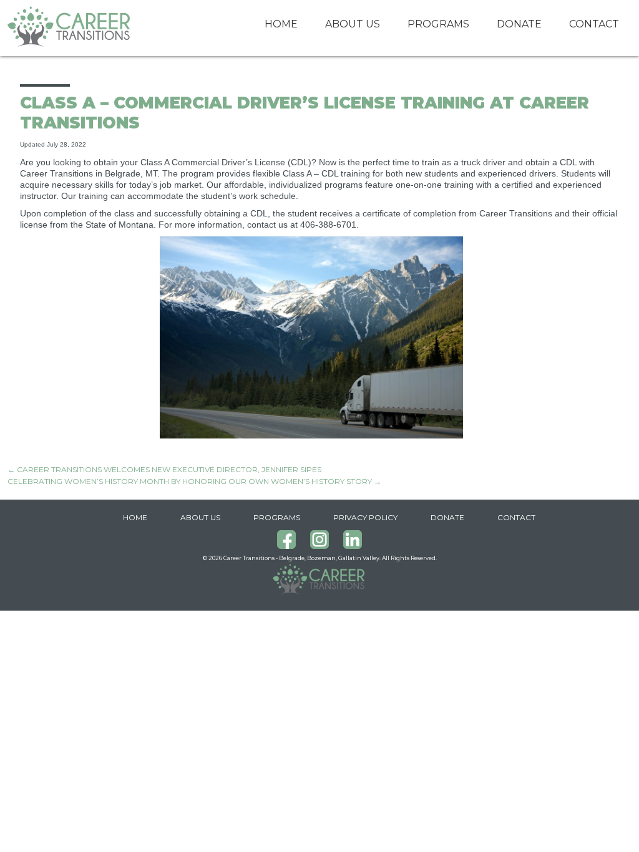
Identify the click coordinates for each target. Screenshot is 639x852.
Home (281, 24)
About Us (352, 24)
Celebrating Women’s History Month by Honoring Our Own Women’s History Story (194, 481)
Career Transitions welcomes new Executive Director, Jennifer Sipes (164, 469)
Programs (438, 24)
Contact (594, 24)
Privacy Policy (365, 517)
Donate (519, 24)
